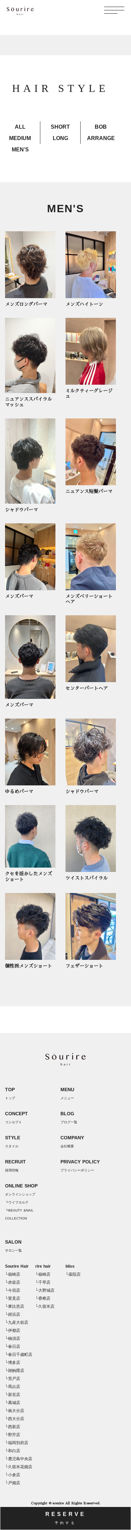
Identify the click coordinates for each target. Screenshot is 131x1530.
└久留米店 (44, 1306)
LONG (60, 138)
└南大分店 (14, 1410)
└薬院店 (73, 1274)
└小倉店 (12, 1475)
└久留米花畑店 (18, 1466)
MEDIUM (20, 138)
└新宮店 (12, 1394)
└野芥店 (12, 1434)
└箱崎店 (12, 1274)
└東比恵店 (14, 1306)
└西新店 (12, 1426)
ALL (20, 127)
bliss (70, 1266)
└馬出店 (12, 1386)
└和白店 (12, 1450)
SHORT (60, 127)
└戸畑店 (12, 1483)
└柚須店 (12, 1338)
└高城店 (12, 1402)
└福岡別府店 (16, 1442)
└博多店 (12, 1362)
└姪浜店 (12, 1314)
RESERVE (65, 1518)
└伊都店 (12, 1330)
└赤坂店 (12, 1282)
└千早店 (42, 1282)
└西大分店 (14, 1418)
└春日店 (12, 1346)
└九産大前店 (16, 1322)
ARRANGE (101, 138)
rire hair (43, 1266)
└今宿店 (12, 1290)
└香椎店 (42, 1298)
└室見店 (12, 1298)
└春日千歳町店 (18, 1354)
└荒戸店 (12, 1378)
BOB (101, 127)
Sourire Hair (17, 1266)
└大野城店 (44, 1290)
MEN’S (20, 149)
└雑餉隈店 (14, 1370)
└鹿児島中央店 (18, 1458)
